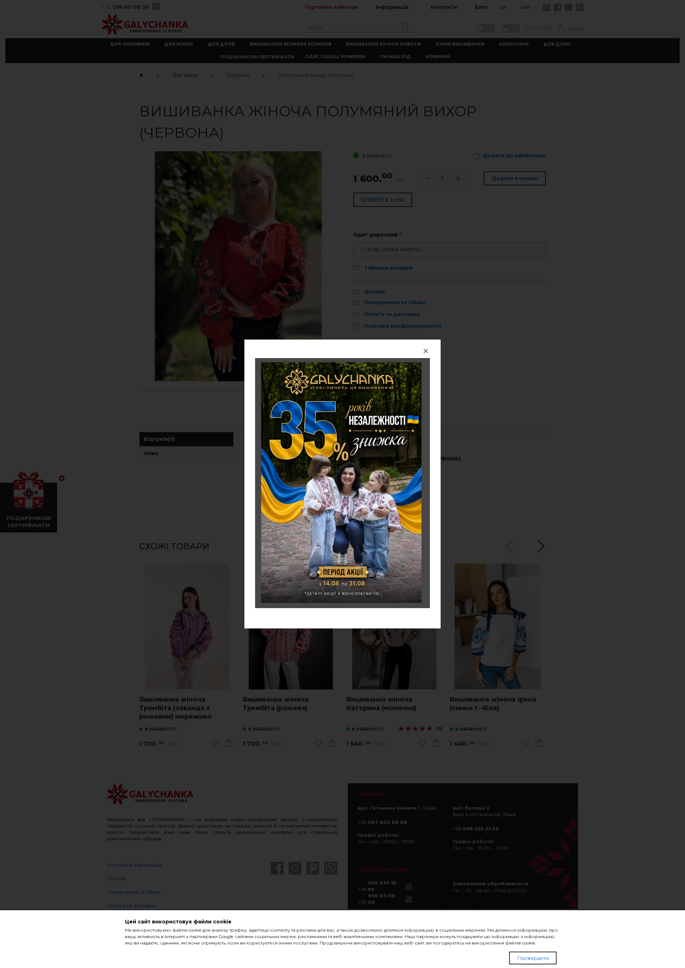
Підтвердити (533, 958)
